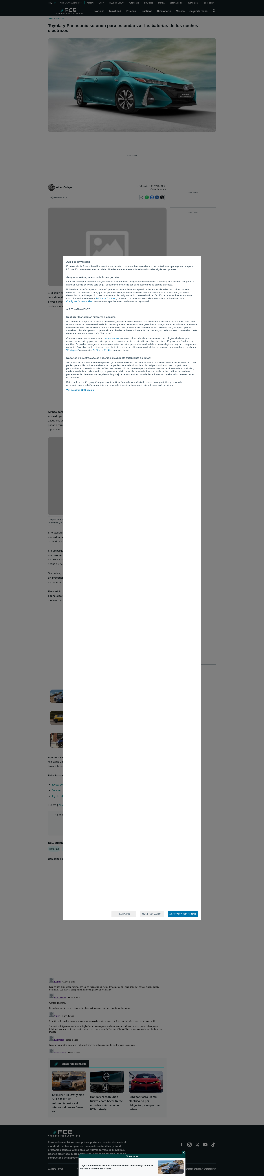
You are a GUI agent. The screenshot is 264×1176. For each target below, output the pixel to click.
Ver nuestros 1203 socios (80, 390)
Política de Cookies (105, 298)
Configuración (151, 914)
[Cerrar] (183, 1152)
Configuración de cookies (79, 301)
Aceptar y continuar (182, 914)
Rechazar (124, 914)
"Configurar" (72, 350)
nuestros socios (111, 338)
